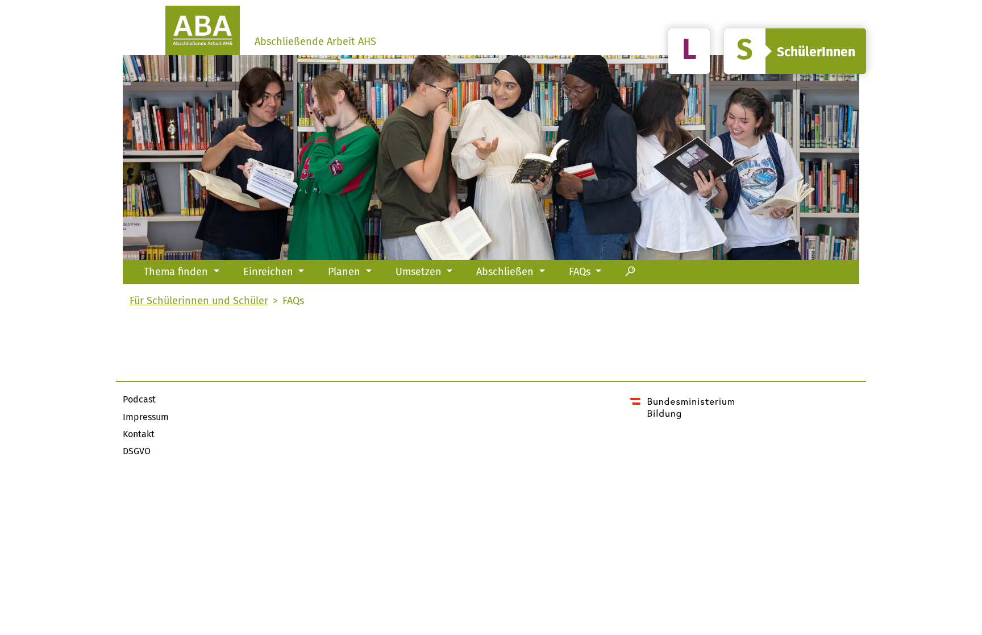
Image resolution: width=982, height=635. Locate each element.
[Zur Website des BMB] (682, 406)
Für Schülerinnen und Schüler (795, 51)
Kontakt (139, 434)
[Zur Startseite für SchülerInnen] (202, 30)
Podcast (139, 399)
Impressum (146, 417)
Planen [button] (345, 271)
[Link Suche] (630, 272)
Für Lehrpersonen (689, 51)
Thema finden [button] (177, 271)
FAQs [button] (581, 271)
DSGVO (137, 451)
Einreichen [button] (269, 271)
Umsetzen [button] (420, 271)
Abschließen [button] (506, 271)
